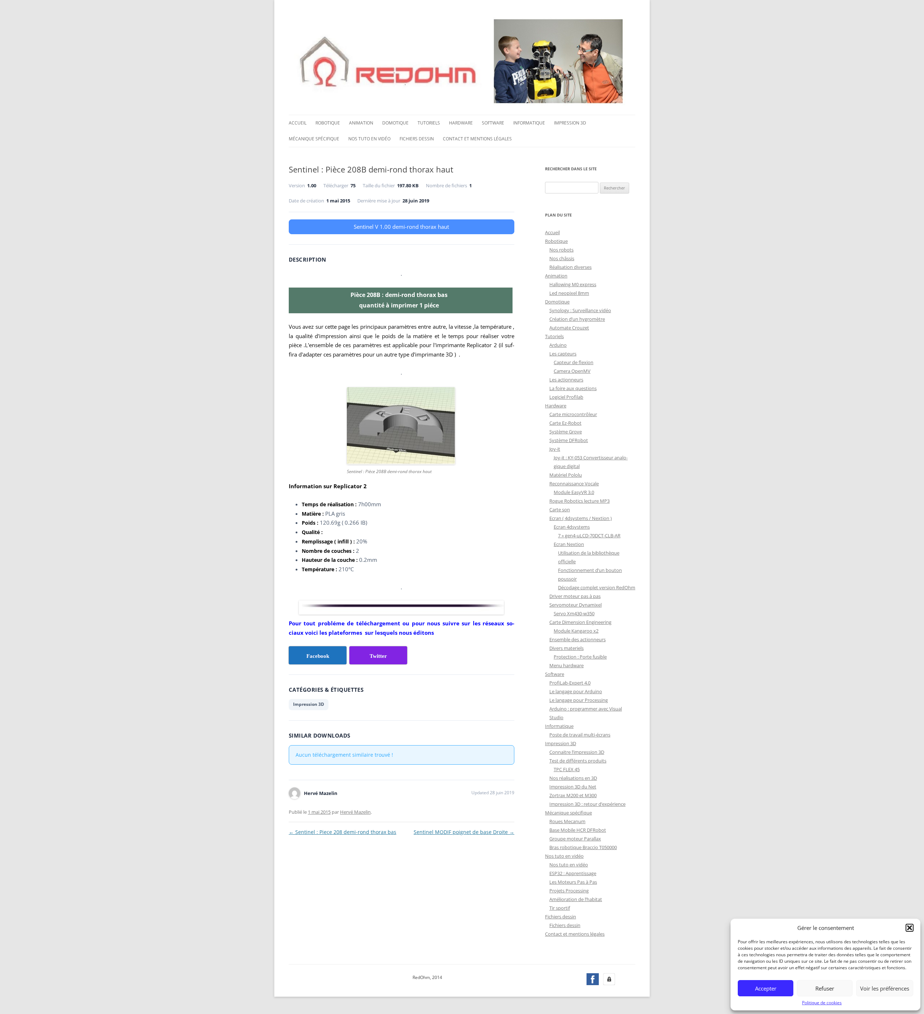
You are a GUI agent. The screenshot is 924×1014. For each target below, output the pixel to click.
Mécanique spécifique (314, 139)
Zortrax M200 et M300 (573, 795)
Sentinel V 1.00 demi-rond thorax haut (401, 226)
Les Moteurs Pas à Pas (573, 882)
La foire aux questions (573, 388)
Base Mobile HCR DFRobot (577, 830)
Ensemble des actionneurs (577, 639)
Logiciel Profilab (566, 397)
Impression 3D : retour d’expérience (587, 804)
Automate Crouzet (569, 327)
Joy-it (554, 449)
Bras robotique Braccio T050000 (583, 847)
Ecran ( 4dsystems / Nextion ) (580, 518)
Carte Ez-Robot (565, 423)
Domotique (395, 123)
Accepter (765, 988)
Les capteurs (562, 353)
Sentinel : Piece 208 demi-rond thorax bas (342, 832)
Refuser (824, 988)
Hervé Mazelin (355, 812)
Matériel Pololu (565, 475)
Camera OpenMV (572, 371)
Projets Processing (569, 890)
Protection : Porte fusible (580, 657)
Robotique (327, 123)
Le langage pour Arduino (575, 691)
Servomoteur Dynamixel (575, 605)
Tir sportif (559, 908)
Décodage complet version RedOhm (596, 587)
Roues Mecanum (567, 821)
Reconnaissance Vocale (574, 483)
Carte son (559, 509)
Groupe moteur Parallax (575, 838)
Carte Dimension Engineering (580, 622)
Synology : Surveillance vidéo (580, 310)
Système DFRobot (568, 440)
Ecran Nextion (569, 544)
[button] (909, 927)
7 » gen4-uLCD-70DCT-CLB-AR (589, 535)
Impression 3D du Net (572, 786)
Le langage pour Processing (578, 700)
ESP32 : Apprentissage (572, 873)
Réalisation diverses (570, 267)
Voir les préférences (884, 988)
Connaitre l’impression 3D (576, 752)
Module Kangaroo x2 (576, 631)
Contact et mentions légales (477, 139)
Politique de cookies (822, 1003)
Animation (361, 123)
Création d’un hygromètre (577, 319)
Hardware (461, 123)
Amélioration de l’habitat (575, 899)
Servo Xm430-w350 (574, 613)
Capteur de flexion (573, 362)
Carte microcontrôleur (573, 414)
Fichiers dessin (417, 139)
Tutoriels (429, 123)
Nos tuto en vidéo (369, 139)
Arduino (558, 345)
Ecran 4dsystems (572, 527)
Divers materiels (566, 648)
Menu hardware (566, 665)
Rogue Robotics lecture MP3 (579, 501)
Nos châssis (561, 258)
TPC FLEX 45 (567, 769)
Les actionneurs (566, 379)
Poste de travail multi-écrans (579, 734)
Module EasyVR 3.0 (574, 492)
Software (493, 123)
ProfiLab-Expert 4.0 (569, 682)
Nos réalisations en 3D (573, 778)
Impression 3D (570, 123)
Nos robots (561, 249)
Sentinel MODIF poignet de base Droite (464, 832)
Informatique (529, 123)
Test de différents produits (577, 760)
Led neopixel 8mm (569, 293)
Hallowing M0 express (572, 284)
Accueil (297, 123)
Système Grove (565, 431)
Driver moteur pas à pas (575, 596)
